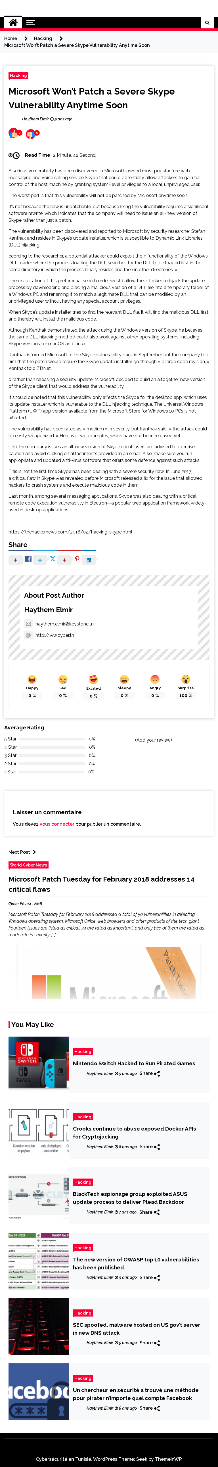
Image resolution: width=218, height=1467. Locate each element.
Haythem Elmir (48, 610)
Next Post (19, 852)
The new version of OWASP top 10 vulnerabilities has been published (136, 1263)
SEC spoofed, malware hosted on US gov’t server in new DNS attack (136, 1329)
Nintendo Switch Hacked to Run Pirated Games (134, 1063)
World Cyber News (28, 865)
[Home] (13, 22)
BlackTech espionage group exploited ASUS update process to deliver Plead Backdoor (130, 1198)
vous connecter (57, 824)
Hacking (18, 75)
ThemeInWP (168, 1459)
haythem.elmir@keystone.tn (64, 624)
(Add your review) (153, 740)
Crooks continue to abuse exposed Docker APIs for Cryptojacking (134, 1132)
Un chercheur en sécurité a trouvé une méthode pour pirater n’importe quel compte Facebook (136, 1394)
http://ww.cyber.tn (54, 635)
